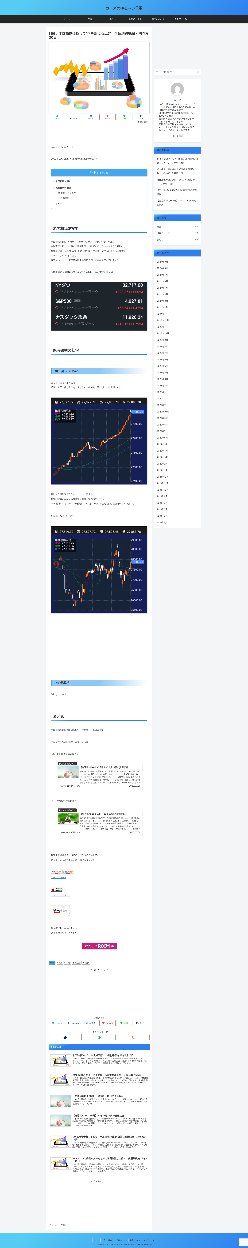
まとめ (59, 204)
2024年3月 (162, 301)
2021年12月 (163, 476)
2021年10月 (163, 490)
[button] (198, 71)
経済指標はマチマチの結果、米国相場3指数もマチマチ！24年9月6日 (177, 161)
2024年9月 (162, 261)
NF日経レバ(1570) (67, 192)
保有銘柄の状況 (63, 187)
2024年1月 (162, 314)
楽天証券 (77, 963)
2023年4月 (162, 372)
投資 (53, 963)
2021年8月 (162, 503)
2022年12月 (163, 398)
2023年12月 (163, 320)
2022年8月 (162, 424)
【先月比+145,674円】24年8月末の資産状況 (177, 192)
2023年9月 (162, 340)
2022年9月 (162, 418)
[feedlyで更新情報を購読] (99, 1037)
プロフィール (149, 1240)
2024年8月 (162, 268)
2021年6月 (162, 516)
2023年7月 (162, 353)
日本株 (68, 963)
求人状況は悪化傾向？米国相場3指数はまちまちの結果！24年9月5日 (177, 171)
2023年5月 (162, 366)
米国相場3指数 (63, 181)
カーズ (177, 100)
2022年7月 (162, 431)
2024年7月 (162, 274)
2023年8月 (162, 346)
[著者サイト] (65, 1037)
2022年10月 (163, 411)
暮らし (177, 239)
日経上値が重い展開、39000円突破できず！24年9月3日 (177, 181)
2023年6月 (162, 359)
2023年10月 (163, 333)
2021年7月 (162, 509)
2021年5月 (162, 522)
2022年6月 (162, 437)
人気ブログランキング (60, 895)
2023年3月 (162, 379)
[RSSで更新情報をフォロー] (133, 1037)
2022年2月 (162, 463)
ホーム (96, 1240)
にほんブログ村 (58, 877)
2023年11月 (163, 327)
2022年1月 (162, 470)
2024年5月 (162, 287)
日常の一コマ (177, 233)
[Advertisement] (99, 131)
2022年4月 (162, 450)
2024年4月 (162, 294)
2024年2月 (162, 307)
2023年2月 (162, 385)
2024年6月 (162, 281)
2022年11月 (163, 405)
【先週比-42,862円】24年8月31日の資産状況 (176, 202)
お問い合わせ (135, 1240)
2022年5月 (162, 444)
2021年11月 (162, 483)
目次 (96, 172)
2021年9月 (162, 496)
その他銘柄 (63, 197)
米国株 (86, 963)
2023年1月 (162, 392)
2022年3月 (162, 457)
